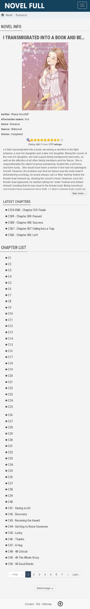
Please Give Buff (20, 114)
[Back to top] (60, 604)
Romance (15, 124)
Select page (44, 588)
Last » (76, 574)
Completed (17, 134)
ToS (38, 604)
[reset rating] (28, 140)
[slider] (46, 140)
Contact (29, 604)
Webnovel (16, 129)
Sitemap (47, 604)
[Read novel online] (24, 6)
